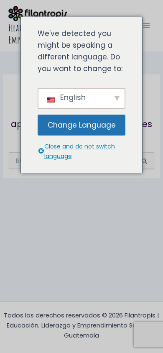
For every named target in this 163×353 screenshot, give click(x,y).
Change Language (82, 125)
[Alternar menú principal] (146, 25)
